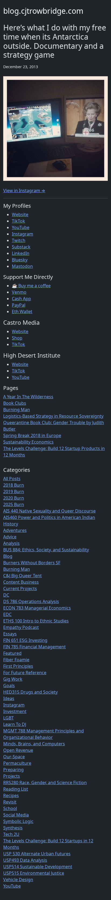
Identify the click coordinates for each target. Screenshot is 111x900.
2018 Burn (13, 485)
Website (20, 214)
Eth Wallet (22, 311)
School (10, 808)
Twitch (18, 240)
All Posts (11, 479)
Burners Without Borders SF (31, 563)
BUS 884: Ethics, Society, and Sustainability (46, 550)
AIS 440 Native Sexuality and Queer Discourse (49, 511)
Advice (9, 537)
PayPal (18, 305)
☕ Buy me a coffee (31, 286)
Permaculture (17, 763)
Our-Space (14, 757)
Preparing (13, 770)
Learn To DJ (14, 724)
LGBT (8, 718)
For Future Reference (24, 673)
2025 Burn (13, 504)
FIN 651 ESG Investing (25, 640)
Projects (11, 776)
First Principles (18, 666)
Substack (21, 247)
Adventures (15, 530)
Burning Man (16, 410)
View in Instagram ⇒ (24, 190)
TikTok (18, 221)
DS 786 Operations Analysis (31, 601)
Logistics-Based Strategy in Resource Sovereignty (53, 416)
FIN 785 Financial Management (34, 647)
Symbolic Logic (18, 821)
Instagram (22, 234)
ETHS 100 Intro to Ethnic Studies (36, 621)
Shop (17, 338)
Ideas (8, 698)
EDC (7, 614)
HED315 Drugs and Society (30, 692)
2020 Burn (13, 498)
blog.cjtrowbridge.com (43, 11)
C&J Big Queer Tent (22, 576)
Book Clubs (14, 403)
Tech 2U (11, 834)
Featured (12, 653)
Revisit (9, 802)
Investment (14, 711)
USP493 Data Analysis (25, 860)
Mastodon (22, 266)
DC (6, 595)
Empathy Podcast (21, 627)
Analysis (11, 543)
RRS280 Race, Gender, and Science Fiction (45, 782)
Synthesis (13, 828)
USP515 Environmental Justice (33, 873)
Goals (9, 685)
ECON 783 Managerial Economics (37, 608)
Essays (10, 634)
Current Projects (20, 588)
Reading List (15, 789)
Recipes (11, 795)
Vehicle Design (18, 879)
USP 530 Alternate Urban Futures (37, 854)
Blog (7, 556)
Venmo (19, 292)
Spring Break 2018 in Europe (32, 435)
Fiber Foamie (16, 660)
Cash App (21, 299)
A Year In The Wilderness (28, 397)
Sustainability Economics (28, 442)
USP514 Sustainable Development (37, 867)
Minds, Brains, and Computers (34, 744)
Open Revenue (18, 750)
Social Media (16, 815)
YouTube (20, 227)
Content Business (21, 582)
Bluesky (19, 260)
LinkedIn (20, 253)
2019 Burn (13, 491)
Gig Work (12, 679)
